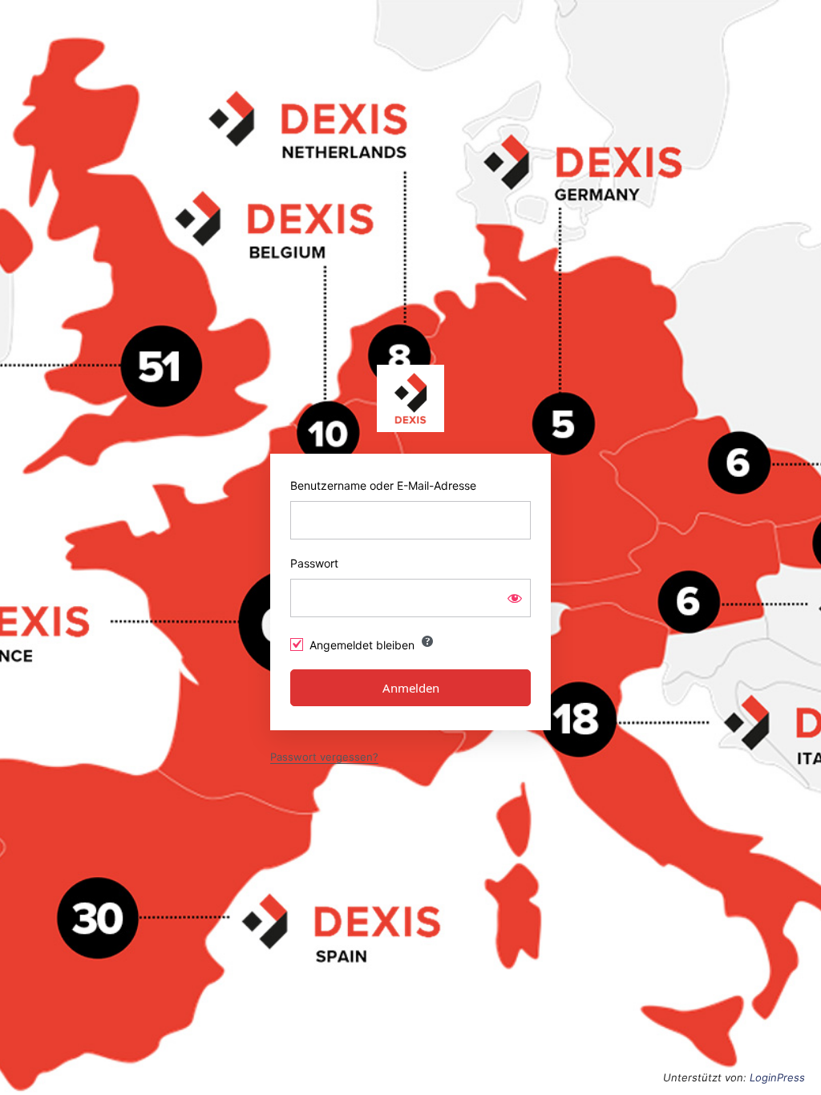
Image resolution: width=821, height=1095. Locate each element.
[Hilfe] (427, 641)
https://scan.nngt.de (410, 398)
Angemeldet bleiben (362, 645)
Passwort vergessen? (324, 756)
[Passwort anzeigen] (515, 598)
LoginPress (777, 1077)
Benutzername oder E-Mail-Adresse (383, 485)
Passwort (314, 563)
